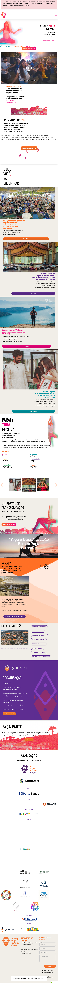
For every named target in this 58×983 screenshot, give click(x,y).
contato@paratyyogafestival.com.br (32, 942)
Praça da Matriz (38, 639)
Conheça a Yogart (9, 714)
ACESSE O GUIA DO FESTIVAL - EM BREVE (14, 616)
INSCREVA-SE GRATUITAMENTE (9, 524)
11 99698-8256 (26, 944)
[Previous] (2, 485)
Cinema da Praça (38, 644)
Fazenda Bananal (39, 626)
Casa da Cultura (38, 652)
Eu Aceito (43, 978)
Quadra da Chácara (40, 622)
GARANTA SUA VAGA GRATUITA (29, 48)
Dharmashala (37, 631)
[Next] (56, 485)
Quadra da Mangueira (41, 657)
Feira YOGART (37, 648)
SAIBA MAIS (26, 238)
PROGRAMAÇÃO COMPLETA (29, 148)
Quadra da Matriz (39, 635)
